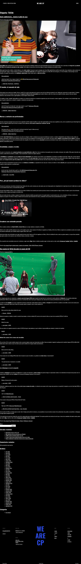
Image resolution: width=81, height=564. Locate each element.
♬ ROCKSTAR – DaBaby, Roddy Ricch (9, 110)
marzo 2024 (8, 467)
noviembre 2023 (9, 468)
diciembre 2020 (9, 489)
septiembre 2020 (9, 494)
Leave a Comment (39, 245)
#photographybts (17, 107)
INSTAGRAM (70, 531)
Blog (31, 241)
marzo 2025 (8, 458)
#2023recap (17, 80)
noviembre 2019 (9, 503)
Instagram (62, 241)
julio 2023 (8, 470)
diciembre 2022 (9, 473)
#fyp (7, 107)
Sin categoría (6, 245)
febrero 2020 (8, 498)
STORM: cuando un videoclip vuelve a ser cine (14, 435)
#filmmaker (36, 106)
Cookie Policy (41, 563)
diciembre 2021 (9, 479)
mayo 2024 (8, 464)
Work (55, 531)
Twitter (71, 241)
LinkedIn (75, 241)
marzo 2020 (8, 497)
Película (21, 421)
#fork (22, 107)
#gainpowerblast (17, 171)
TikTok (30, 245)
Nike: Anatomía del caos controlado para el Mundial (16, 434)
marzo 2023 (8, 471)
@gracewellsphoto (5, 76)
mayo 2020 (8, 495)
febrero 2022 (8, 477)
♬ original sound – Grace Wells (8, 174)
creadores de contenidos (23, 245)
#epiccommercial (29, 79)
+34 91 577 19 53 (19, 544)
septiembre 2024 (9, 462)
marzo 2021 (8, 486)
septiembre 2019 (9, 506)
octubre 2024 (8, 461)
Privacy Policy (5, 563)
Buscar (1, 424)
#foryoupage (4, 107)
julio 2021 (7, 485)
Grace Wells (2, 65)
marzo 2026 (8, 455)
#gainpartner (23, 171)
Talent (55, 533)
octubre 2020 (8, 492)
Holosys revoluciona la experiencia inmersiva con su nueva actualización (19, 438)
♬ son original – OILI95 (6, 325)
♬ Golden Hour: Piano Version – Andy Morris (10, 83)
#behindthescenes (9, 394)
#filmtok (24, 79)
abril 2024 (8, 465)
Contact (4, 533)
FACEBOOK (69, 536)
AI (54, 535)
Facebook (67, 241)
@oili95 (3, 307)
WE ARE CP (34, 245)
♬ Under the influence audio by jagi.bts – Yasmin (11, 397)
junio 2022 (8, 474)
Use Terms (76, 563)
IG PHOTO (69, 542)
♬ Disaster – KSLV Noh (6, 313)
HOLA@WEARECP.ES (6, 531)
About (55, 536)
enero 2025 (8, 459)
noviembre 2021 (9, 480)
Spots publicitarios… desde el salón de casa (13, 17)
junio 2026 (8, 451)
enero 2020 (8, 500)
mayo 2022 (8, 476)
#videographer (4, 80)
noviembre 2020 (9, 491)
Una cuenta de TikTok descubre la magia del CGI (15, 249)
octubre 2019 (8, 504)
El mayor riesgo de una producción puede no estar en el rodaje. (18, 437)
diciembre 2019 (9, 501)
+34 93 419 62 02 (19, 532)
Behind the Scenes (15, 421)
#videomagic (31, 106)
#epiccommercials (19, 131)
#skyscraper (11, 406)
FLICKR (69, 540)
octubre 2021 (8, 482)
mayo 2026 (8, 453)
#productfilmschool (11, 80)
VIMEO (69, 533)
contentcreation (15, 245)
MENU (77, 3)
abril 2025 (8, 456)
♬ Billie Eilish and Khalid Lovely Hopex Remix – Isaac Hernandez (14, 409)
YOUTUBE (69, 535)
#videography (36, 79)
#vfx (36, 170)
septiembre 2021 (9, 483)
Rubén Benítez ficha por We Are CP (12, 432)
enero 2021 (8, 488)
